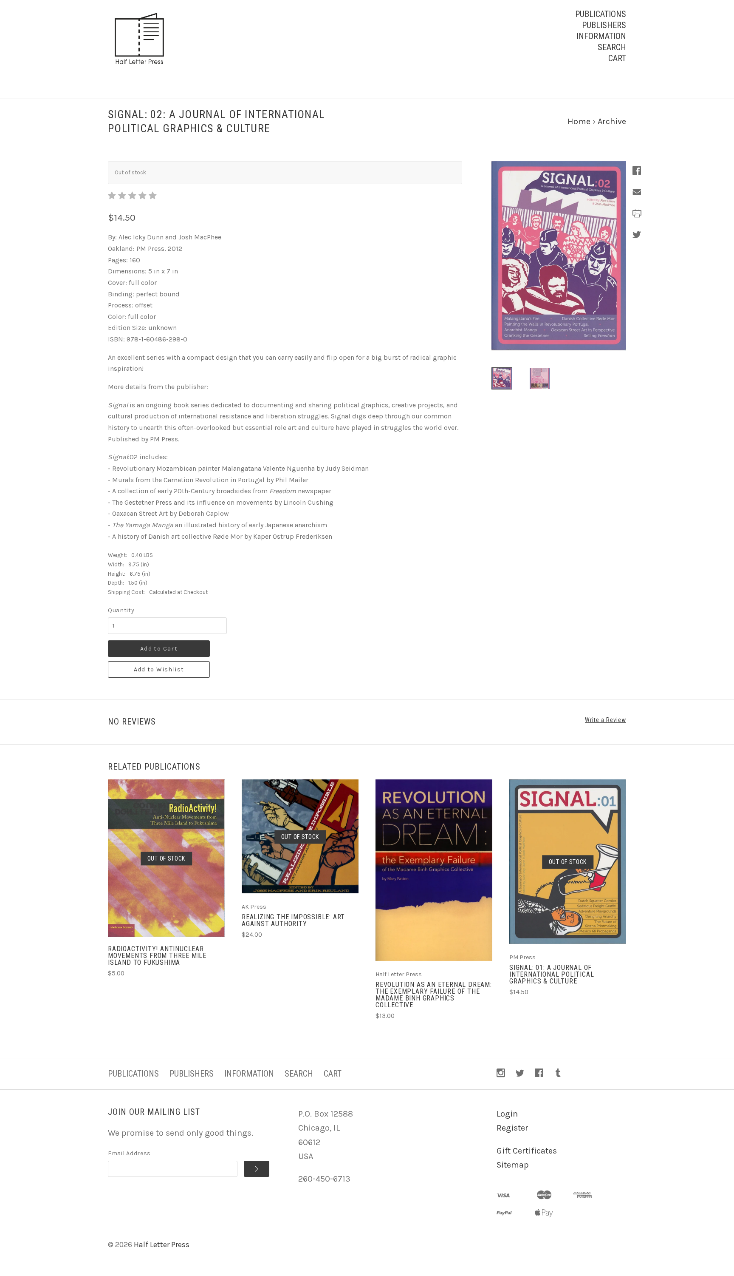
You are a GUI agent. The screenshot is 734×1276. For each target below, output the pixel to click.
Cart (617, 58)
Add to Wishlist (159, 669)
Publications (600, 14)
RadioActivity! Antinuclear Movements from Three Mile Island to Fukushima (157, 955)
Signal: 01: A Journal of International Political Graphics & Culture (551, 974)
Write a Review (605, 719)
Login (507, 1114)
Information (601, 36)
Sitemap (513, 1165)
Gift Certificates (527, 1151)
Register (512, 1128)
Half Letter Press (161, 1244)
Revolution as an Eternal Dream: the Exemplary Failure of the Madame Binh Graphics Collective (433, 994)
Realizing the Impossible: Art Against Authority (293, 920)
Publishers (604, 25)
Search (612, 47)
